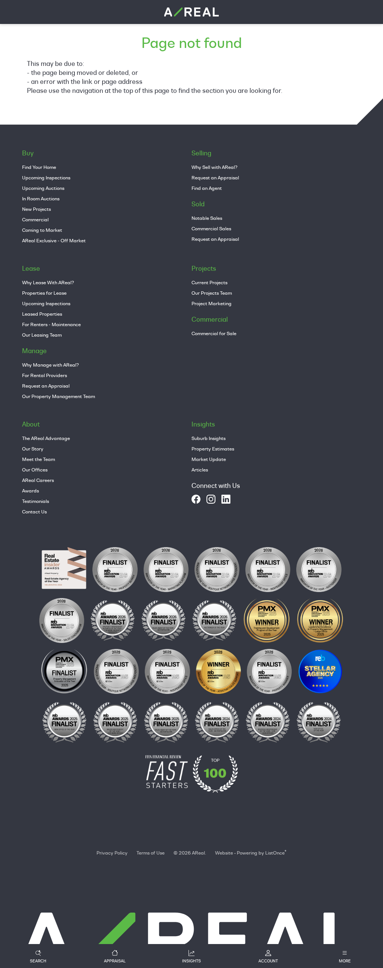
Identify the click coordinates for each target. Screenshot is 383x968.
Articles (200, 470)
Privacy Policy (112, 853)
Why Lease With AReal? (48, 282)
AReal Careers (38, 480)
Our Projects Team (212, 293)
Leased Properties (42, 314)
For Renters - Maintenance (51, 324)
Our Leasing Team (42, 335)
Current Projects (209, 282)
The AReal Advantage (46, 438)
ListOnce (275, 853)
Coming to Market (42, 230)
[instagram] (210, 499)
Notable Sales (207, 218)
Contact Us (34, 512)
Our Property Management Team (58, 396)
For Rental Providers (44, 375)
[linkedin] (225, 499)
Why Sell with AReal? (215, 167)
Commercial (35, 219)
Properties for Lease (44, 293)
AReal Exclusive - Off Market (54, 240)
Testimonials (35, 501)
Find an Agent (207, 188)
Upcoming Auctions (43, 188)
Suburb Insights (209, 438)
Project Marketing (212, 303)
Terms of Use (151, 853)
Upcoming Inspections (46, 177)
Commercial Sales (211, 228)
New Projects (36, 209)
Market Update (209, 459)
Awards (30, 491)
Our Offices (35, 470)
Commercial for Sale (214, 333)
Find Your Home (39, 167)
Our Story (32, 449)
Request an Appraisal (215, 177)
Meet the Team (38, 459)
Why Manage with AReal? (50, 365)
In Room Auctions (40, 198)
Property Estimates (213, 449)
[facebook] (196, 499)
